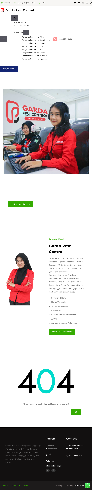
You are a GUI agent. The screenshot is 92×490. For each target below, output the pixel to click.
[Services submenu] (26, 32)
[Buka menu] (3, 39)
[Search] (76, 412)
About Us (16, 485)
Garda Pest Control (20, 10)
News (26, 485)
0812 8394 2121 (76, 455)
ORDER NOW (8, 69)
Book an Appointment (20, 204)
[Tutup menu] (14, 18)
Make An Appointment (62, 332)
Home (5, 485)
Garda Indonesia (81, 485)
